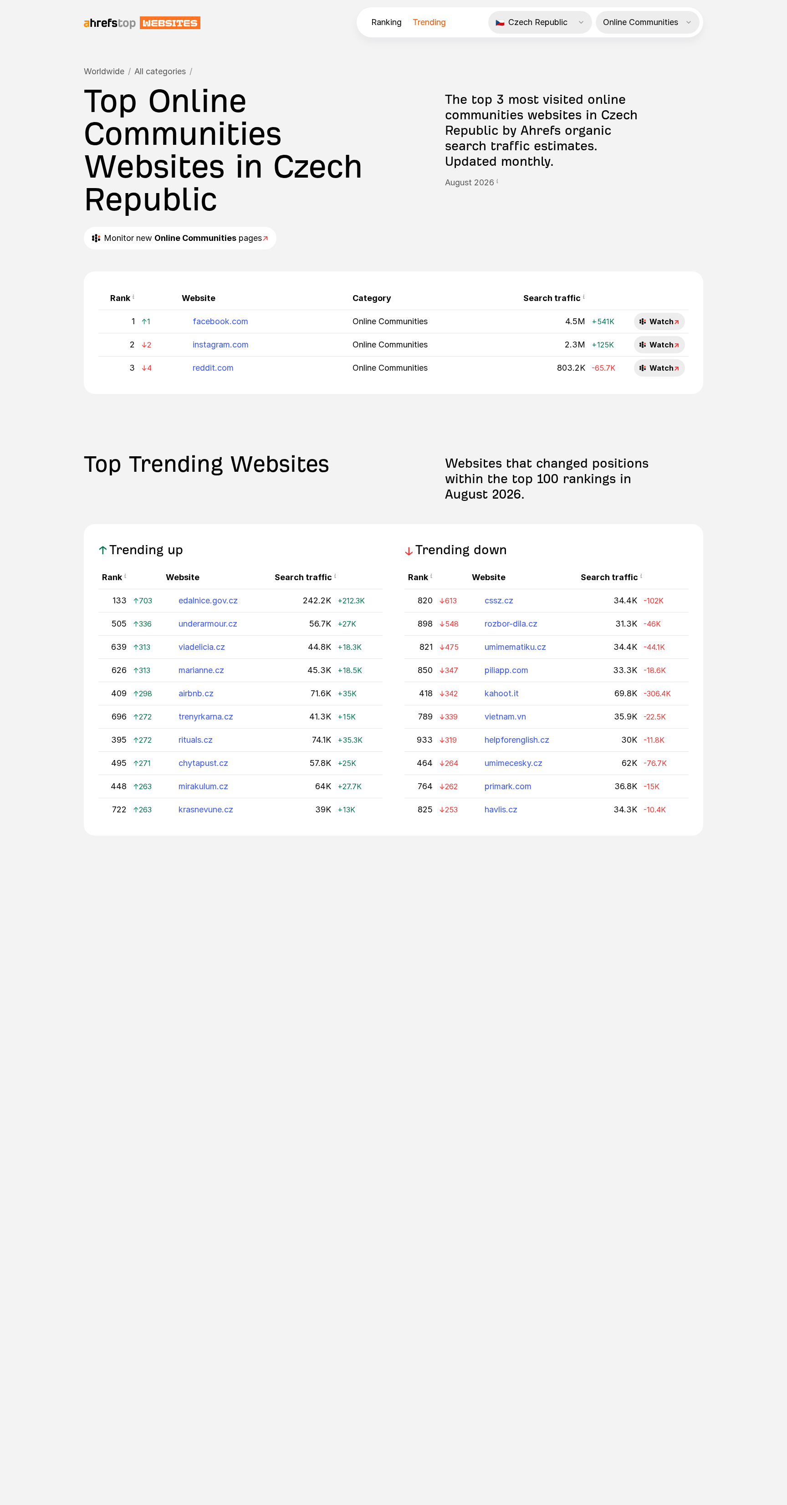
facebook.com (220, 321)
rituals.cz (196, 740)
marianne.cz (201, 670)
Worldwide (104, 71)
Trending (429, 22)
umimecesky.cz (513, 763)
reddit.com (213, 367)
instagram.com (221, 344)
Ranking (386, 22)
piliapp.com (506, 670)
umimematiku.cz (515, 647)
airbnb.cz (196, 693)
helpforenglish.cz (517, 740)
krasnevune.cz (206, 809)
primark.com (508, 786)
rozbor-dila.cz (511, 623)
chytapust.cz (203, 763)
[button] (497, 183)
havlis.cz (501, 809)
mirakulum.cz (203, 786)
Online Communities (390, 321)
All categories (160, 71)
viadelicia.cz (202, 647)
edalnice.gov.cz (208, 600)
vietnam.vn (505, 716)
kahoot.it (502, 693)
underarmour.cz (208, 623)
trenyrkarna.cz (206, 716)
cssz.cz (499, 600)
